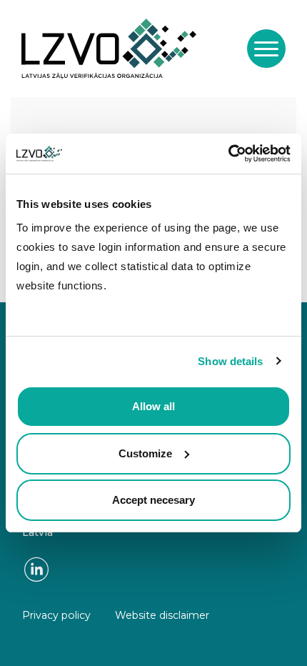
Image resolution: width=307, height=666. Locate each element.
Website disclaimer (162, 615)
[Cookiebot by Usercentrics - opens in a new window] (228, 153)
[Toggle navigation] (266, 48)
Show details (230, 361)
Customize (145, 453)
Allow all (153, 406)
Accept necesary (153, 500)
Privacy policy (56, 615)
